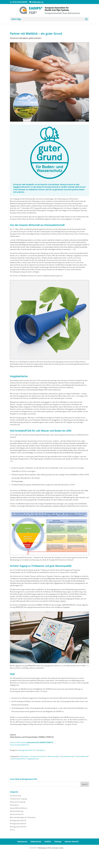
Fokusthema (40, 750)
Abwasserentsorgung (17, 802)
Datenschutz (35, 841)
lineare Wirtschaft (82, 756)
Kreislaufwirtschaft (67, 756)
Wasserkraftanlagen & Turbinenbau (23, 817)
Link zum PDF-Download (31, 742)
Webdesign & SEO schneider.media (50, 848)
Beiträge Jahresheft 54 (18, 820)
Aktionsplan (24, 756)
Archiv (12, 830)
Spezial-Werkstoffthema (18, 808)
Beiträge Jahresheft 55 (27, 750)
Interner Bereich (72, 841)
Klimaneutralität (53, 756)
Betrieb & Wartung (16, 811)
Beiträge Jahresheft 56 (18, 827)
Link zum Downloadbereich (19, 745)
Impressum (22, 841)
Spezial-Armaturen (16, 814)
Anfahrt (47, 841)
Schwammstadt (15, 796)
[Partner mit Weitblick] (49, 121)
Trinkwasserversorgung (18, 799)
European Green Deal (38, 756)
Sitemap (57, 841)
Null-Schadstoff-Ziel (18, 759)
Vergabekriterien (33, 759)
